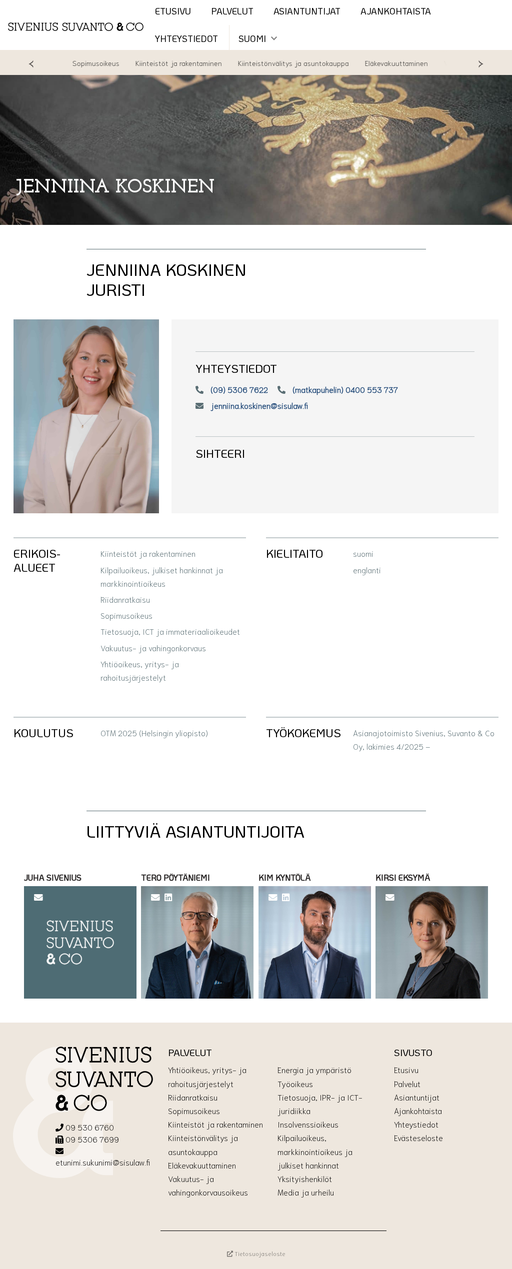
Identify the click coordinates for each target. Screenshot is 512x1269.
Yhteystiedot (186, 38)
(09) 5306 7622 (238, 389)
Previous (31, 63)
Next (481, 63)
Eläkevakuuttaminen (382, 62)
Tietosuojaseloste (259, 1253)
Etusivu (406, 1069)
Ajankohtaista (418, 1110)
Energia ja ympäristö (315, 1069)
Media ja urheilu (306, 1192)
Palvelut (407, 1083)
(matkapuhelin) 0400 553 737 (344, 389)
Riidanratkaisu (193, 1097)
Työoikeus (295, 1083)
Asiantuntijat (417, 1097)
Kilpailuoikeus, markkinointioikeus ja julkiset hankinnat (315, 1151)
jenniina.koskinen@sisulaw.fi (258, 405)
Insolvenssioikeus (308, 1124)
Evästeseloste (418, 1137)
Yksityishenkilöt (305, 1178)
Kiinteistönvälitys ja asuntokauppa (279, 62)
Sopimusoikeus (82, 62)
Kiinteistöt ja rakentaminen (165, 62)
